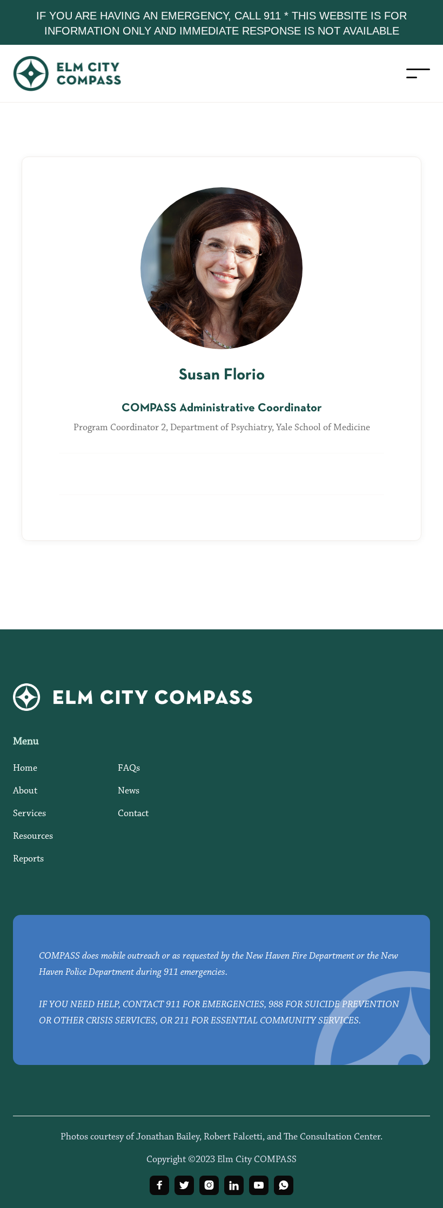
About (25, 791)
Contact (133, 814)
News (128, 791)
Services (29, 814)
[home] (78, 73)
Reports (28, 859)
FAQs (129, 768)
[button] (418, 73)
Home (25, 768)
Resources (33, 836)
